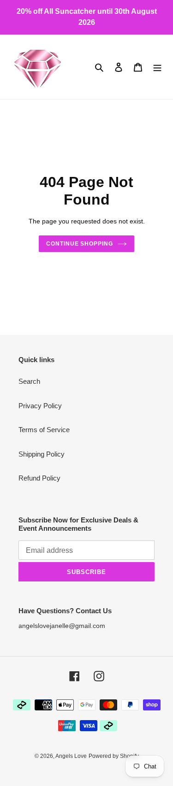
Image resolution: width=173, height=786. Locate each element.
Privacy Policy (40, 406)
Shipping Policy (41, 454)
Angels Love (71, 756)
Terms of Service (44, 430)
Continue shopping (79, 243)
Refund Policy (39, 478)
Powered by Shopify (114, 756)
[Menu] (157, 67)
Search (29, 381)
